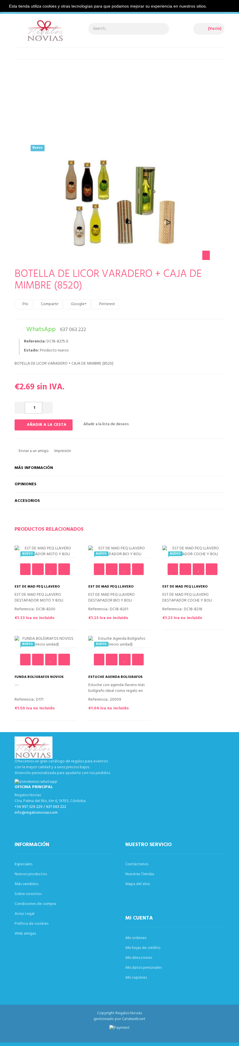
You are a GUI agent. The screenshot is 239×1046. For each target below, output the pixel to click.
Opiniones (25, 484)
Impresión (62, 451)
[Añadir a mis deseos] (51, 569)
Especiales (23, 864)
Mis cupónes (136, 977)
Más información (34, 468)
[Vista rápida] (64, 569)
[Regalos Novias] (46, 33)
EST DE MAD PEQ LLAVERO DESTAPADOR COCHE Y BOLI (186, 589)
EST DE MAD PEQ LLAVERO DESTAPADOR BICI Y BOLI (110, 589)
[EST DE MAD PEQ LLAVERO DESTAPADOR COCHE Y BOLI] (193, 551)
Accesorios (27, 500)
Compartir (49, 304)
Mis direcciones (138, 957)
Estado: (31, 351)
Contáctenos (136, 864)
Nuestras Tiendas (139, 874)
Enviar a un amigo (33, 451)
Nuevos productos (31, 874)
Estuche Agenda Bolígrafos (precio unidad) (115, 679)
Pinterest (106, 304)
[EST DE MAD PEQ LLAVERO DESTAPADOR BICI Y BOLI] (119, 551)
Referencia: (35, 341)
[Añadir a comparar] (38, 569)
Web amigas (25, 933)
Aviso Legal (24, 913)
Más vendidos (26, 884)
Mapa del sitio (137, 884)
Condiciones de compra (35, 904)
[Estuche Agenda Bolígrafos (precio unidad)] (119, 642)
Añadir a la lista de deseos (105, 424)
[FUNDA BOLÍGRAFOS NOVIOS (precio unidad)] (46, 642)
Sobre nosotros (28, 894)
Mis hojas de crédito (143, 948)
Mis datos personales (143, 967)
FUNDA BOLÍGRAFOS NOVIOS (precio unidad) (39, 679)
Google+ (78, 304)
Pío (25, 304)
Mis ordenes (135, 938)
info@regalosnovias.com (36, 812)
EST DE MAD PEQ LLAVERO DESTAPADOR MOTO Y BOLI (38, 589)
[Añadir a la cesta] (25, 569)
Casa (115, 90)
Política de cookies (31, 923)
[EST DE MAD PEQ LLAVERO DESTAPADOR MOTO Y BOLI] (46, 551)
